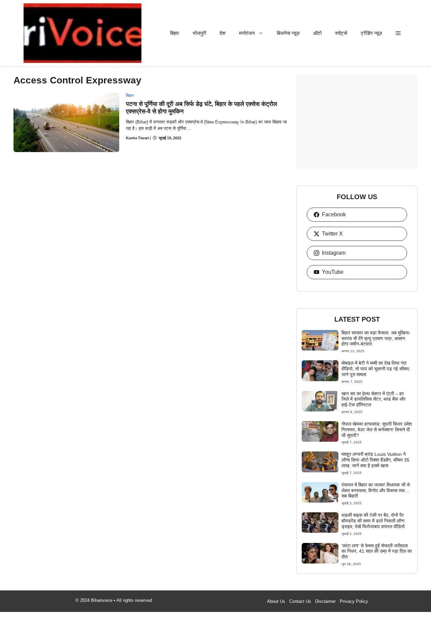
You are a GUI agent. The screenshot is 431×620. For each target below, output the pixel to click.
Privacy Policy (354, 601)
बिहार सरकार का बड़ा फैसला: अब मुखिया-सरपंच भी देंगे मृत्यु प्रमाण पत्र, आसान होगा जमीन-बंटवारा (375, 338)
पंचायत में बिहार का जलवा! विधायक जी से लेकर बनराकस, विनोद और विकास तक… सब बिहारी (375, 490)
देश (223, 33)
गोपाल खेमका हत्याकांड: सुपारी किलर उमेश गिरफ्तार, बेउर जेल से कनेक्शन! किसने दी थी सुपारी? (376, 429)
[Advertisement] (357, 122)
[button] (398, 33)
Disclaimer (325, 601)
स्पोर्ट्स (341, 33)
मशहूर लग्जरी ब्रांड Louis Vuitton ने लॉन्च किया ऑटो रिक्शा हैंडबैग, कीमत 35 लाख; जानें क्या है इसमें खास (375, 459)
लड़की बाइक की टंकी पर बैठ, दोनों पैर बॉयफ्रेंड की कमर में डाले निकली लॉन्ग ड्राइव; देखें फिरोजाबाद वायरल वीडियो (373, 520)
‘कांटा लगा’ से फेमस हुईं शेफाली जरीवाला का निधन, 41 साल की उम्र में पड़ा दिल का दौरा (376, 551)
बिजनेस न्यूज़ (288, 33)
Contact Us (300, 601)
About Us (276, 601)
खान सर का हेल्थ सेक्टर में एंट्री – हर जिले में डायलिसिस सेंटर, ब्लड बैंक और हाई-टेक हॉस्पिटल (373, 399)
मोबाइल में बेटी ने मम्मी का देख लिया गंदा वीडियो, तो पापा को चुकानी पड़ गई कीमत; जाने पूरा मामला (375, 368)
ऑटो (317, 33)
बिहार (174, 33)
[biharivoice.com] (82, 33)
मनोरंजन (247, 33)
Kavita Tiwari (137, 138)
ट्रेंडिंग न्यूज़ (371, 33)
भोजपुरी (199, 33)
